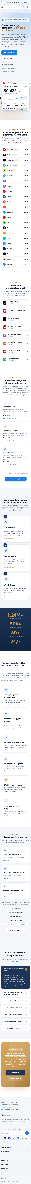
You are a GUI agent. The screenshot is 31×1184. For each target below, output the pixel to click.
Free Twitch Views (8, 924)
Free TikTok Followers (15, 920)
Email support (19, 270)
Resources (5, 1168)
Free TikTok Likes (15, 908)
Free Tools (5, 1156)
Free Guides (5, 1151)
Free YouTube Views (15, 916)
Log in (17, 1181)
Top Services (6, 1147)
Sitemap (3, 1181)
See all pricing (8, 58)
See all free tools (14, 930)
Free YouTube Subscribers (15, 912)
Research (4, 1160)
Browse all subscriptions (14, 479)
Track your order (10, 1181)
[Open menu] (28, 7)
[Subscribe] (27, 1133)
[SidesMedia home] (5, 7)
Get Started (8, 52)
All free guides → (23, 924)
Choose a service (14, 1072)
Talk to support (15, 1078)
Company (4, 1164)
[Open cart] (23, 7)
